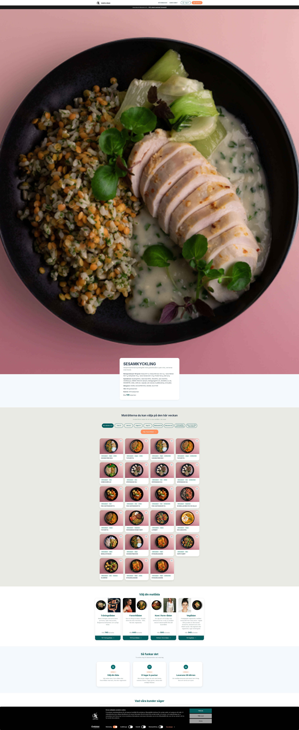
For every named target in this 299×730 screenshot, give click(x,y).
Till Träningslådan (106, 638)
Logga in (187, 2)
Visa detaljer (169, 727)
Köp (148, 432)
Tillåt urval (201, 716)
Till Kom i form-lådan (162, 638)
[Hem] (103, 3)
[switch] (130, 727)
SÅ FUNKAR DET (162, 2)
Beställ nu (198, 2)
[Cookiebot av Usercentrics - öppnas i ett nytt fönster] (95, 727)
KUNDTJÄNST (174, 2)
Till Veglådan (190, 638)
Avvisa (201, 721)
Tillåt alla (200, 710)
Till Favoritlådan (135, 638)
